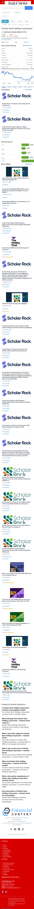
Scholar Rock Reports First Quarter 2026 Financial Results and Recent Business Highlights (17, 691)
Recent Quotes (6, 12)
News (9, 24)
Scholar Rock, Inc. (8, 230)
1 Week (9, 86)
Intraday (4, 86)
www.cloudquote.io (17, 819)
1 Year (25, 86)
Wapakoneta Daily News (19, 898)
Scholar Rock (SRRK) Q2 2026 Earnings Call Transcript (15, 248)
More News (28, 89)
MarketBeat (6, 184)
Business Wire (6, 112)
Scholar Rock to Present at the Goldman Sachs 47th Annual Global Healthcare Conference (16, 503)
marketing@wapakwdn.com (13, 887)
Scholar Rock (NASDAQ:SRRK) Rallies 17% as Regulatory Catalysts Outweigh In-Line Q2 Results (15, 190)
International (21, 24)
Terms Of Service (17, 824)
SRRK (23, 32)
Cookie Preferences (12, 902)
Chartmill (5, 197)
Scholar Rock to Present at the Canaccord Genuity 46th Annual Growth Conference (15, 350)
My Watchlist (17, 12)
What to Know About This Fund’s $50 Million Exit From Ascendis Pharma (16, 574)
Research (26, 42)
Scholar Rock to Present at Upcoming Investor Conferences (16, 104)
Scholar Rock (7, 109)
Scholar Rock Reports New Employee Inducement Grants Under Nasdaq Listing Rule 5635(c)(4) (16, 224)
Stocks (13, 21)
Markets (5, 21)
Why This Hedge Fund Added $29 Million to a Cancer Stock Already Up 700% (16, 624)
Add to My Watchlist (6, 39)
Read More (28, 164)
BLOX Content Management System (19, 903)
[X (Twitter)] (11, 829)
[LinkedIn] (19, 829)
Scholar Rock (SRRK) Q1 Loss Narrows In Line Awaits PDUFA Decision (16, 202)
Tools (26, 21)
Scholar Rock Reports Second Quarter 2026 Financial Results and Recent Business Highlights (17, 326)
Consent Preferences (6, 908)
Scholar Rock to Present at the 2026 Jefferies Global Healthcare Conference (16, 526)
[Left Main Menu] (3, 2)
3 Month (20, 86)
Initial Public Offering (9, 608)
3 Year (30, 86)
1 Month (14, 86)
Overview (5, 24)
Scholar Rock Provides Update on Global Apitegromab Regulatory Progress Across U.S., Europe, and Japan (16, 128)
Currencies (14, 24)
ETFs (20, 21)
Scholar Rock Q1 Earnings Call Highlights (15, 647)
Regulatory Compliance (10, 582)
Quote (6, 42)
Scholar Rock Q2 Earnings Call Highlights (15, 303)
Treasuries (27, 24)
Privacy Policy (26, 823)
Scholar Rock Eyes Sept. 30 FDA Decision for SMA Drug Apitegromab (15, 178)
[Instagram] (23, 829)
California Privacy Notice (20, 901)
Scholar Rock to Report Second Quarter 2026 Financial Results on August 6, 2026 (16, 426)
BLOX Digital (12, 905)
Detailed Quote (27, 45)
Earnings (7, 311)
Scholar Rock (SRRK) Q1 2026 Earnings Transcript (14, 670)
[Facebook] (15, 829)
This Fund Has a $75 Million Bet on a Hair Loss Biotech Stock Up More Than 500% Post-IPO (16, 600)
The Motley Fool (6, 254)
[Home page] (18, 3)
